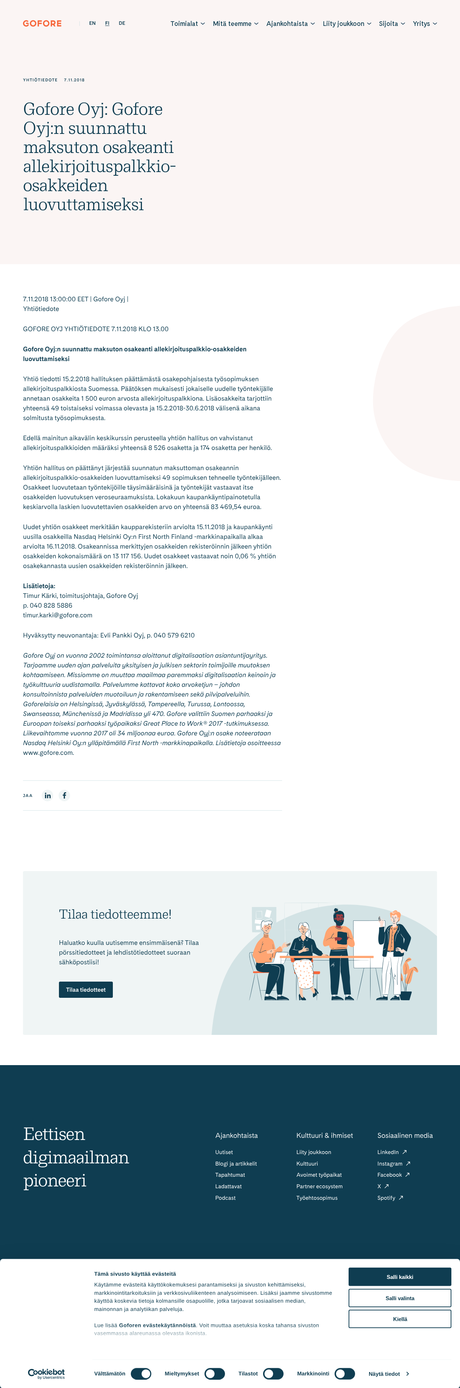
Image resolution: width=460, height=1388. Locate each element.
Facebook (390, 1174)
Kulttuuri (307, 1163)
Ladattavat (228, 1186)
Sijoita (388, 23)
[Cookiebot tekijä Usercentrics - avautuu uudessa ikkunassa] (46, 1374)
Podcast (225, 1197)
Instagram (390, 1163)
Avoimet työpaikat (319, 1174)
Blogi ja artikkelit (236, 1163)
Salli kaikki (400, 1277)
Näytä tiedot (384, 1374)
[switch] (214, 1373)
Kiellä (400, 1319)
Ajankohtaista (287, 23)
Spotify (386, 1197)
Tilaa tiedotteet (86, 989)
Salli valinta (400, 1298)
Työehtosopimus (317, 1197)
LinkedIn (388, 1152)
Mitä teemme (232, 23)
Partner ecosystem (319, 1186)
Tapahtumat (230, 1174)
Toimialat (184, 23)
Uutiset (224, 1152)
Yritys (421, 23)
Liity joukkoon (343, 23)
